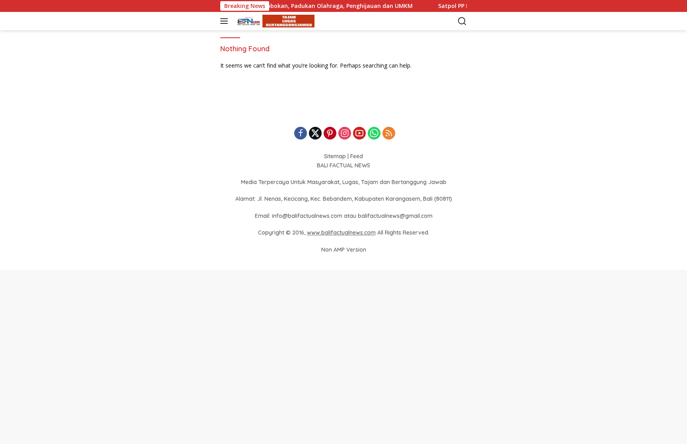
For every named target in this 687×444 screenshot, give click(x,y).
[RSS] (388, 134)
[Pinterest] (330, 134)
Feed (356, 156)
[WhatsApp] (374, 134)
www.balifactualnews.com (341, 232)
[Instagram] (344, 134)
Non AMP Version (343, 249)
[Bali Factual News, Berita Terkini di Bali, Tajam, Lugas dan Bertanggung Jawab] (273, 21)
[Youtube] (359, 134)
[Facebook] (300, 134)
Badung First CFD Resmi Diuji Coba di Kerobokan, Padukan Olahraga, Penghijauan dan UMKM (274, 6)
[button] (225, 21)
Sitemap (335, 156)
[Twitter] (315, 134)
